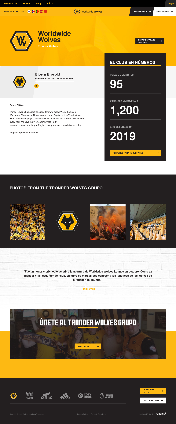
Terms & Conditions (98, 414)
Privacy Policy (82, 414)
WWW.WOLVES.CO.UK (14, 11)
